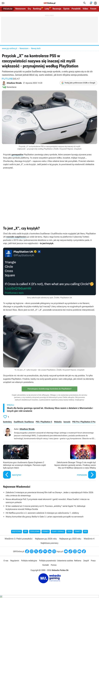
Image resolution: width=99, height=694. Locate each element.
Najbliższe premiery (49, 543)
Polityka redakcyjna (29, 560)
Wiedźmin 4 (89, 538)
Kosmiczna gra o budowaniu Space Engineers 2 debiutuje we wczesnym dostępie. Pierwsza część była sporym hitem (25, 462)
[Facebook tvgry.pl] (84, 551)
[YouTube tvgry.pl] (66, 551)
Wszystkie (16, 531)
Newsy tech (36, 48)
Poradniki (76, 8)
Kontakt (45, 565)
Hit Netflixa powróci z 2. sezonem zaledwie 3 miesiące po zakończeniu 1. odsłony (42, 513)
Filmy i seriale (58, 531)
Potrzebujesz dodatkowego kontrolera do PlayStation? (49, 389)
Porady (46, 531)
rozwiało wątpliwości (16, 237)
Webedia (58, 422)
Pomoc (53, 565)
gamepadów (17, 154)
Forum (93, 8)
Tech (69, 531)
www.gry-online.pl (9, 48)
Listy (47, 8)
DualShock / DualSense (24, 422)
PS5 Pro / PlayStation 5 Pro (84, 422)
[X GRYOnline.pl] (36, 551)
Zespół (86, 560)
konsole (67, 422)
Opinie (66, 8)
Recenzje (57, 8)
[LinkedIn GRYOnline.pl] (50, 551)
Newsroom (20, 8)
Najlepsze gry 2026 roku (46, 538)
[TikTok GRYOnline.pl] (41, 551)
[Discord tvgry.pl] (79, 551)
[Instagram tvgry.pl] (75, 551)
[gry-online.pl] (49, 3)
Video (85, 8)
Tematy (78, 531)
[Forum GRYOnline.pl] (54, 551)
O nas (5, 560)
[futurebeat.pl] (11, 79)
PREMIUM (7, 9)
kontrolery (7, 422)
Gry (29, 8)
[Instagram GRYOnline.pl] (32, 551)
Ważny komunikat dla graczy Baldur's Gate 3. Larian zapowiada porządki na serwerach (45, 516)
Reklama (77, 560)
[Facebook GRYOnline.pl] (27, 551)
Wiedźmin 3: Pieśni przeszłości (18, 538)
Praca (93, 560)
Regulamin (14, 560)
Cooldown (34, 531)
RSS (85, 531)
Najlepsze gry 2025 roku (70, 538)
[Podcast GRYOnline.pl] (45, 551)
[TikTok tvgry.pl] (70, 551)
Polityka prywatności (47, 560)
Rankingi (37, 8)
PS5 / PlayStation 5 (44, 422)
